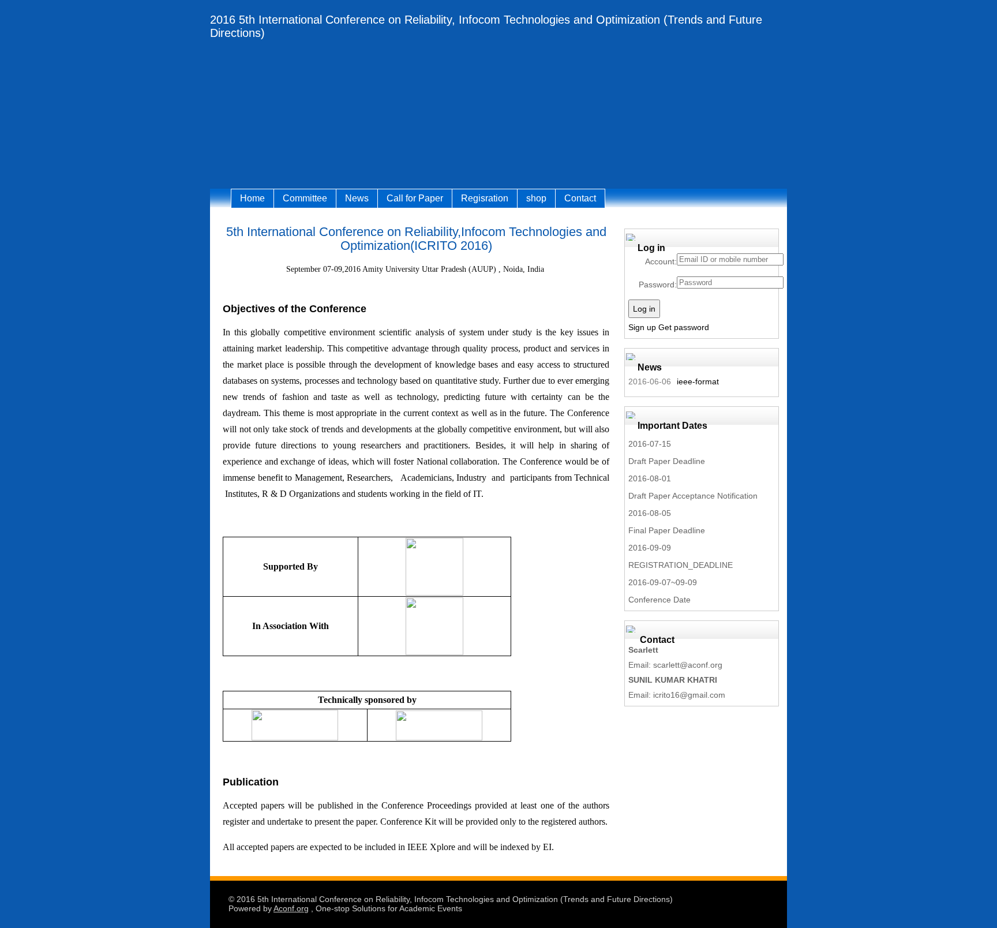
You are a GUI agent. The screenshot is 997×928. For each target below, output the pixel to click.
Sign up (642, 327)
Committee (305, 198)
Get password (683, 327)
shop (536, 198)
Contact (580, 198)
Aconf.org (291, 908)
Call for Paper (415, 198)
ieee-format (698, 381)
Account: (661, 261)
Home (252, 198)
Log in (644, 308)
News (357, 198)
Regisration (484, 198)
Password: (658, 284)
